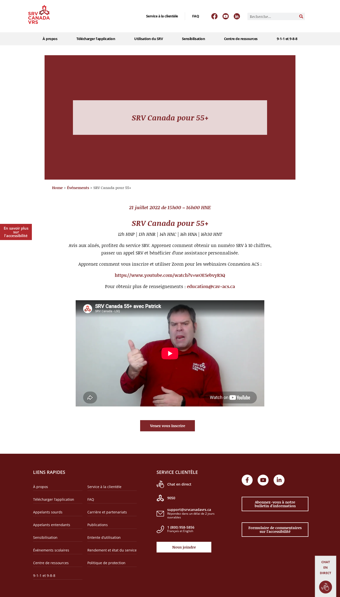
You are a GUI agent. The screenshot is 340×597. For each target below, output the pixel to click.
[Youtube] (263, 480)
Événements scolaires (51, 550)
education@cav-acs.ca (211, 286)
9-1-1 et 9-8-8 (287, 38)
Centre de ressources (241, 38)
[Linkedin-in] (279, 480)
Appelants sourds (47, 512)
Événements (78, 187)
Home (57, 187)
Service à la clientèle (162, 16)
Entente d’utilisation (104, 537)
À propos (50, 38)
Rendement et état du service (112, 550)
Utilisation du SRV (148, 38)
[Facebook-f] (247, 480)
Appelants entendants (51, 524)
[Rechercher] (301, 16)
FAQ (195, 16)
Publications (97, 524)
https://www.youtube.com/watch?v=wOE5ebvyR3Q (170, 275)
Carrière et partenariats (107, 512)
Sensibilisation (193, 38)
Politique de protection (106, 562)
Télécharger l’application (95, 38)
